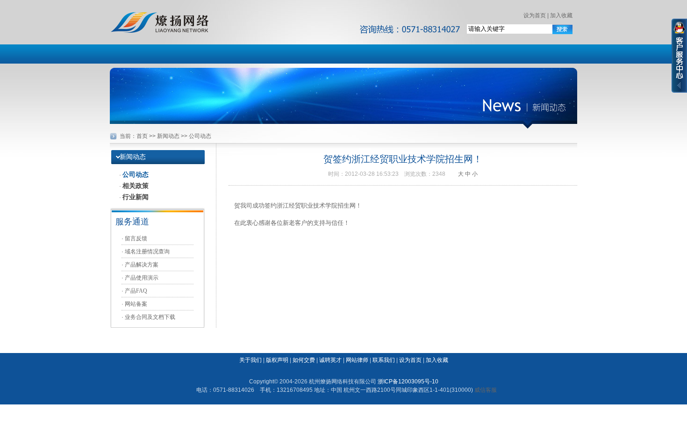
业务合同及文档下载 (150, 317)
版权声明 (277, 360)
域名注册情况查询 (147, 251)
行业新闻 (135, 197)
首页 (142, 136)
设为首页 (534, 15)
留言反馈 (136, 238)
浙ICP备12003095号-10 (408, 381)
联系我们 (383, 360)
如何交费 (304, 360)
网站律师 (357, 360)
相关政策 (135, 185)
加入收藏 (561, 15)
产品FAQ (136, 291)
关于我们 (250, 360)
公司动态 (135, 174)
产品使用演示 (141, 277)
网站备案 (136, 304)
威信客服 (485, 390)
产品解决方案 (141, 264)
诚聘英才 (330, 360)
